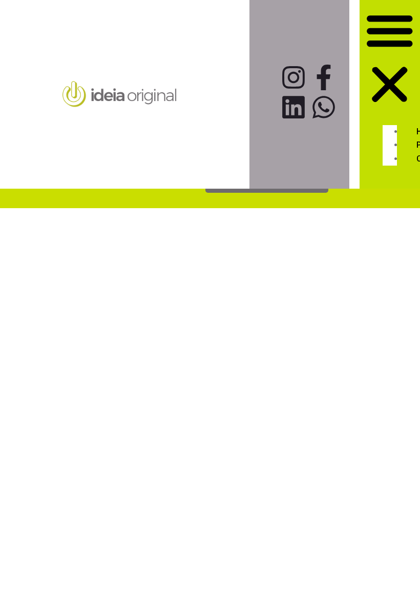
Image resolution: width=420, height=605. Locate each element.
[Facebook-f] (324, 77)
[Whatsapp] (324, 107)
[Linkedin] (293, 107)
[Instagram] (293, 77)
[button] (390, 59)
